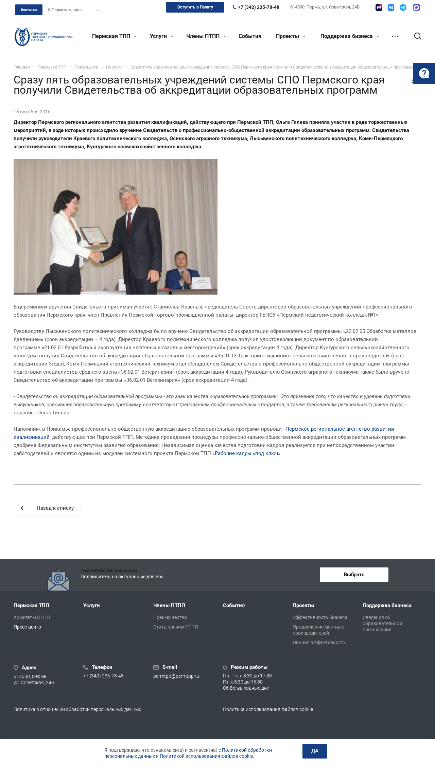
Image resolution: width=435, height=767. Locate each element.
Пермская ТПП (112, 36)
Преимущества (170, 617)
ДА (314, 751)
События (250, 36)
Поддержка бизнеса (347, 36)
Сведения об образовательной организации (382, 623)
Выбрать (354, 575)
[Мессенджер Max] (416, 7)
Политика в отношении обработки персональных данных (77, 709)
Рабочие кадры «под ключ (246, 453)
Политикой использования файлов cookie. (207, 756)
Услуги (159, 36)
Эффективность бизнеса (320, 617)
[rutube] (379, 7)
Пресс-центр (27, 627)
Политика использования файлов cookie (268, 709)
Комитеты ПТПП (32, 617)
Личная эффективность (319, 642)
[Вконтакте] (391, 7)
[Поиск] (414, 36)
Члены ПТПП (203, 36)
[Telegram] (403, 7)
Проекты (288, 36)
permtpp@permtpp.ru (176, 676)
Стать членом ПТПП (175, 627)
